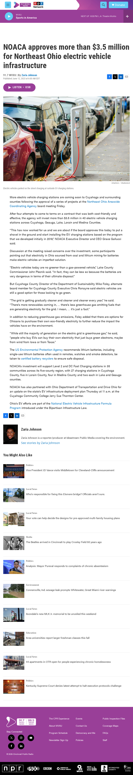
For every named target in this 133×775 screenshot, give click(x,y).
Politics (29, 465)
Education (31, 633)
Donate (120, 5)
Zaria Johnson (29, 75)
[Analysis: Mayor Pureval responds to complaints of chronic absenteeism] (13, 567)
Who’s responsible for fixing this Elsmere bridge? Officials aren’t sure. (65, 494)
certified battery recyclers (37, 358)
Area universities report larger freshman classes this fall (58, 638)
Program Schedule (58, 733)
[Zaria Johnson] (10, 434)
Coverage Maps (110, 725)
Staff (105, 740)
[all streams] (128, 16)
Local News (31, 489)
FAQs (105, 733)
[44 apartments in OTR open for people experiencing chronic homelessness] (13, 663)
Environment (32, 585)
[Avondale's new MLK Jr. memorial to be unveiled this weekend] (13, 615)
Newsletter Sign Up (58, 740)
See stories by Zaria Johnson (40, 443)
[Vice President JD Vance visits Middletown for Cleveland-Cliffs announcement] (13, 471)
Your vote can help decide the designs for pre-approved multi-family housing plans (73, 518)
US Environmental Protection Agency (39, 350)
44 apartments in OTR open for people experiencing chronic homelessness (68, 662)
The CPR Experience (59, 718)
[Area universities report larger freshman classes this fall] (13, 639)
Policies (79, 740)
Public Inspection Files (114, 718)
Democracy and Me (85, 733)
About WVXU (55, 725)
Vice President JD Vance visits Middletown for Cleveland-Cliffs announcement (70, 470)
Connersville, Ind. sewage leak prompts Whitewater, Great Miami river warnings (71, 590)
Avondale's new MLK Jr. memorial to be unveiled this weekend (61, 614)
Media (29, 537)
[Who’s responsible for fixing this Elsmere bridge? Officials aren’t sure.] (13, 495)
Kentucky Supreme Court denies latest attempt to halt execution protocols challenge (73, 686)
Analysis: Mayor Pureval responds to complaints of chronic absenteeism (67, 566)
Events (79, 718)
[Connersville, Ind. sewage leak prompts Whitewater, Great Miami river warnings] (13, 591)
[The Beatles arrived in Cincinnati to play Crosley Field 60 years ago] (13, 543)
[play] (9, 16)
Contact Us (81, 725)
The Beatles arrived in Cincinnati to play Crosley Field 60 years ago (64, 542)
